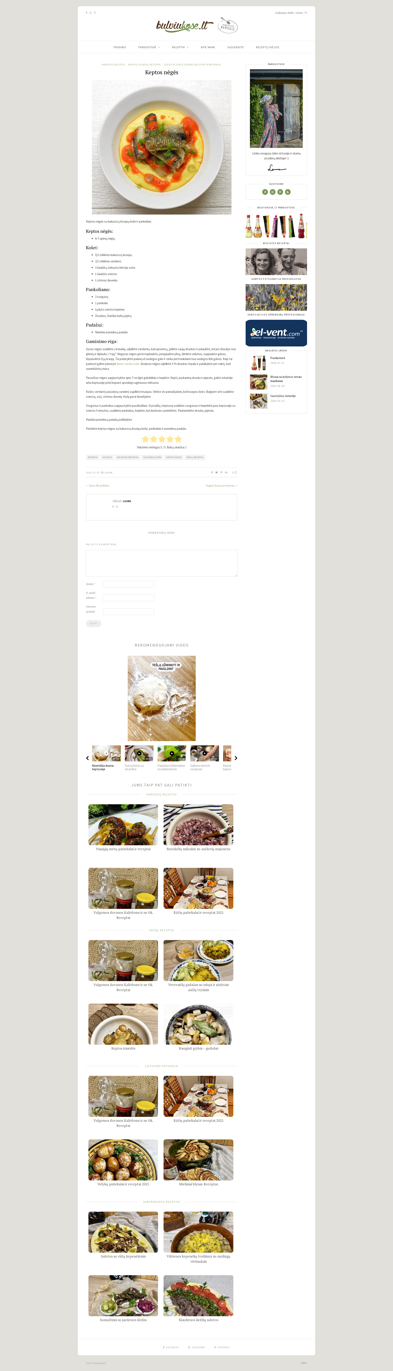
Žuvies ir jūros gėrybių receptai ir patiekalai (192, 64)
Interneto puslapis (91, 609)
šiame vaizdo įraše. (128, 364)
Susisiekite (235, 47)
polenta (107, 457)
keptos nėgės (174, 457)
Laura (109, 472)
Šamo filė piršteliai (98, 485)
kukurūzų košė (152, 457)
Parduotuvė (147, 47)
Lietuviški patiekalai (161, 1066)
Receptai (178, 47)
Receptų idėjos (267, 47)
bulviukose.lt (99, 1363)
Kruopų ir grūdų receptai (144, 64)
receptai (93, 457)
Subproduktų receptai (161, 1201)
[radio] (145, 439)
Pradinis (120, 47)
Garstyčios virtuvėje (283, 396)
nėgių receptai (195, 457)
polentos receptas (127, 457)
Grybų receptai (161, 930)
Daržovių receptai (113, 64)
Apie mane (208, 47)
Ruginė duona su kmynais (220, 485)
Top (303, 1363)
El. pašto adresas (91, 595)
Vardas (90, 584)
